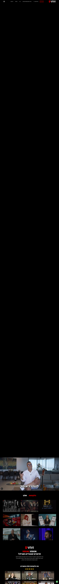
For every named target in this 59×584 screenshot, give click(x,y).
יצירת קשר (12, 1)
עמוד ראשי (41, 1)
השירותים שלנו (36, 1)
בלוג (20, 1)
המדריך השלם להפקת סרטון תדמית (27, 1)
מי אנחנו (16, 1)
